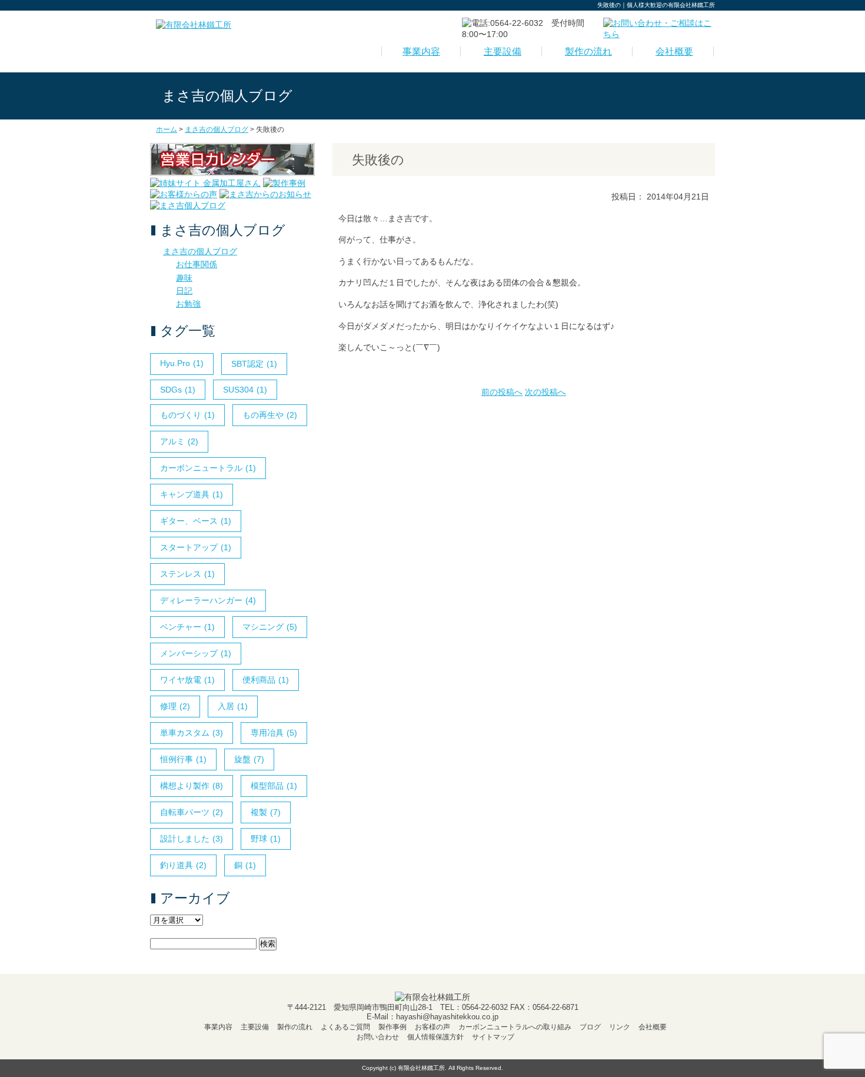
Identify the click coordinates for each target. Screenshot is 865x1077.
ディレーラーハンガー (208, 600)
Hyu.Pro (182, 363)
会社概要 (674, 51)
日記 (184, 290)
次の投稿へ (545, 392)
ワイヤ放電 (187, 679)
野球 (266, 838)
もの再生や (269, 415)
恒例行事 (183, 759)
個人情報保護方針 (435, 1037)
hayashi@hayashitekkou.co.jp (447, 1016)
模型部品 (274, 785)
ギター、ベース (195, 521)
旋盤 (249, 759)
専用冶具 (274, 732)
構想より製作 (191, 785)
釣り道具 (183, 865)
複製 (266, 812)
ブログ (590, 1027)
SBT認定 (254, 363)
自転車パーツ (191, 812)
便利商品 (265, 679)
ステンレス (187, 574)
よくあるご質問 (345, 1027)
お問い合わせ (378, 1037)
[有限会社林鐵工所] (193, 24)
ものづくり (187, 415)
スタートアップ (195, 547)
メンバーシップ (195, 653)
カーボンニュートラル (208, 468)
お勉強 (188, 303)
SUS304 (245, 389)
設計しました (191, 838)
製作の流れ (588, 51)
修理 (175, 706)
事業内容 (421, 51)
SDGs (177, 389)
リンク (619, 1027)
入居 (233, 706)
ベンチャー (187, 626)
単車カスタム (191, 732)
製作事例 (392, 1027)
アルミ (179, 441)
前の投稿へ (502, 392)
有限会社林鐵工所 (421, 1068)
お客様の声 (432, 1027)
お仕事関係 (196, 264)
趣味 (184, 277)
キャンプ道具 (191, 494)
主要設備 (502, 51)
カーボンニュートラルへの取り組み (514, 1027)
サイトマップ (493, 1037)
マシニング (269, 626)
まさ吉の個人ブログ (200, 251)
